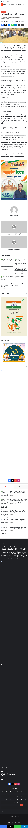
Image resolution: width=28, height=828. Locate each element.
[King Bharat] (6, 1)
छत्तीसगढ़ (9, 8)
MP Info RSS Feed (21, 819)
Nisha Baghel (5, 21)
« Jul (2, 811)
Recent (7, 486)
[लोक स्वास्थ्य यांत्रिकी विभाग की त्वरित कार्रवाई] (21, 279)
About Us (9, 819)
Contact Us (14, 819)
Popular (21, 486)
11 (6, 799)
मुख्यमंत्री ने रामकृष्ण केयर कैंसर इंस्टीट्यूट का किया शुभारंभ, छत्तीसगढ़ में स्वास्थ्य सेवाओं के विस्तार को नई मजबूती (17, 511)
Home (3, 8)
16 (25, 799)
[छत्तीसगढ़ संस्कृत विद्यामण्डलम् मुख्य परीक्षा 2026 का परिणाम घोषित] (7, 262)
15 (21, 799)
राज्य (6, 8)
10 (2, 799)
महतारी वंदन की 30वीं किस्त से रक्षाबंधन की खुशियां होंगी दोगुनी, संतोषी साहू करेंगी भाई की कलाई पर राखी (17, 493)
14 (17, 799)
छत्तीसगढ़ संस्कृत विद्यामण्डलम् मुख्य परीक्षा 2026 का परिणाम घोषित (7, 267)
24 (2, 805)
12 (10, 799)
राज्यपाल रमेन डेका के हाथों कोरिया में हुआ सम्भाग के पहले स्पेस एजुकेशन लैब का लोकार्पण (7, 285)
